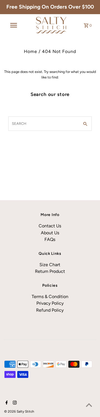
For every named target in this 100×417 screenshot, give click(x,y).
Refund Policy (50, 310)
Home (30, 51)
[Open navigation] (13, 25)
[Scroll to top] (88, 405)
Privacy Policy (50, 303)
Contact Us (50, 225)
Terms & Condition (50, 296)
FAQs (49, 239)
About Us (50, 232)
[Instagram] (14, 403)
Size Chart (49, 264)
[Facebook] (6, 403)
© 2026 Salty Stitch (19, 411)
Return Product (50, 271)
